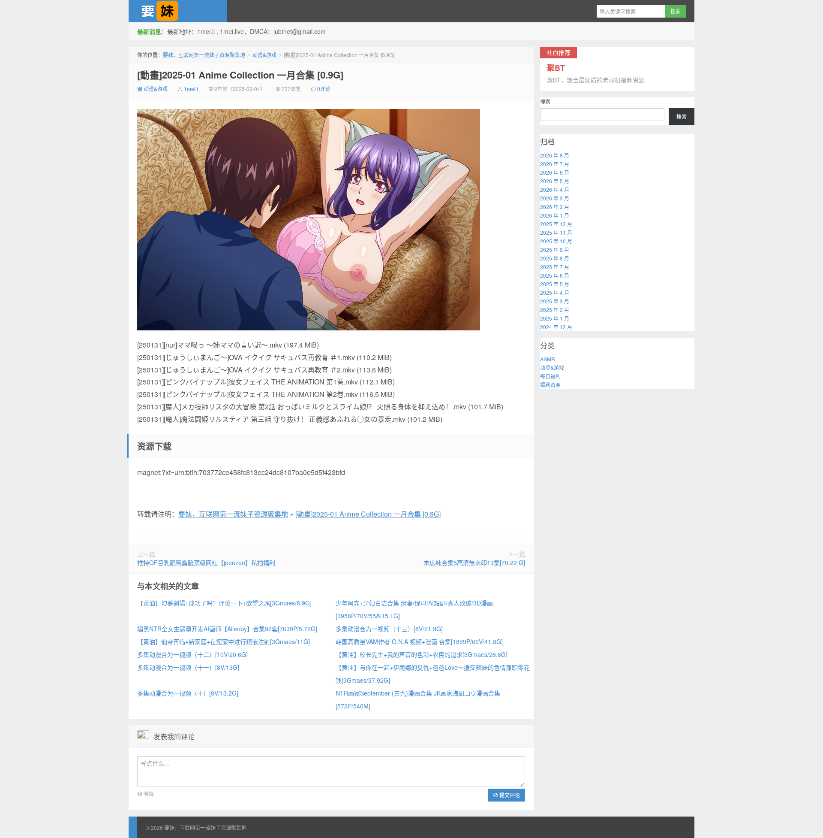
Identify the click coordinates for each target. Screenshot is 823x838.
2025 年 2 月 (554, 309)
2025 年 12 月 (556, 223)
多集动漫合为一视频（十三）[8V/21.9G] (389, 628)
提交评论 (509, 795)
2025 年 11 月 (556, 232)
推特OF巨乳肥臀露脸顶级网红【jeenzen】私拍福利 (206, 562)
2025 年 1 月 (554, 318)
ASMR (547, 359)
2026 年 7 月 (554, 163)
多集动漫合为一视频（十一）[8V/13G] (188, 667)
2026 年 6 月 (554, 172)
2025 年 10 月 (556, 241)
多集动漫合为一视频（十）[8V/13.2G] (187, 693)
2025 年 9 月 (554, 249)
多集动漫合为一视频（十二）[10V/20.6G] (192, 654)
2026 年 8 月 (554, 155)
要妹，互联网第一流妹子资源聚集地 (178, 11)
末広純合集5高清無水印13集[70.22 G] (474, 562)
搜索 (545, 101)
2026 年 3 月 (554, 198)
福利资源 (550, 384)
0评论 (323, 88)
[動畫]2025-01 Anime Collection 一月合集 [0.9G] (240, 75)
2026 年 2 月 (554, 206)
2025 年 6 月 (554, 275)
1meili (191, 88)
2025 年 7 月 (554, 266)
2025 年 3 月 (554, 301)
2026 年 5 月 (554, 181)
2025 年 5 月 (554, 283)
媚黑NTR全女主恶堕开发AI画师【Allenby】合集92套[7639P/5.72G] (227, 628)
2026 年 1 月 (554, 215)
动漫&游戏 (264, 54)
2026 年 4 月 (554, 189)
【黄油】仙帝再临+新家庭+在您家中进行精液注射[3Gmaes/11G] (223, 641)
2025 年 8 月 (554, 258)
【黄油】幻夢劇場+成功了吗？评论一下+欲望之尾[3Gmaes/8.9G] (224, 603)
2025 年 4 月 (554, 292)
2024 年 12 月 (556, 326)
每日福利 (550, 376)
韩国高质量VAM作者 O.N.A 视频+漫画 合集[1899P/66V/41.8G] (419, 641)
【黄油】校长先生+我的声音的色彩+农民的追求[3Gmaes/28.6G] (422, 654)
